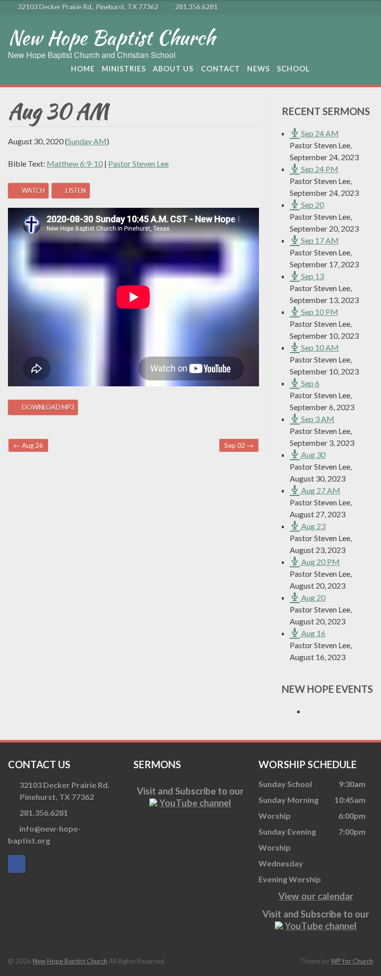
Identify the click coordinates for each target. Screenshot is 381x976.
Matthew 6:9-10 (75, 163)
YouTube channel (195, 802)
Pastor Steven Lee (138, 163)
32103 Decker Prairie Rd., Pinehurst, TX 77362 (88, 7)
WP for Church (352, 961)
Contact (220, 68)
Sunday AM (87, 141)
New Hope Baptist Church (111, 37)
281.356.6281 (196, 7)
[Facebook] (367, 7)
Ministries (124, 68)
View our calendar (315, 896)
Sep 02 (239, 445)
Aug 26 (28, 445)
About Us (173, 68)
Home (83, 68)
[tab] (28, 190)
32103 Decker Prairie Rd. (64, 790)
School (293, 68)
